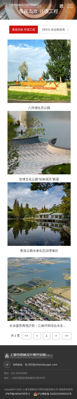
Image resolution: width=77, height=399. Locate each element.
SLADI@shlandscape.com (41, 364)
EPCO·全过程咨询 (53, 29)
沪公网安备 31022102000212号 (55, 393)
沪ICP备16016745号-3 (18, 393)
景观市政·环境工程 (23, 29)
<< (26, 335)
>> (67, 335)
